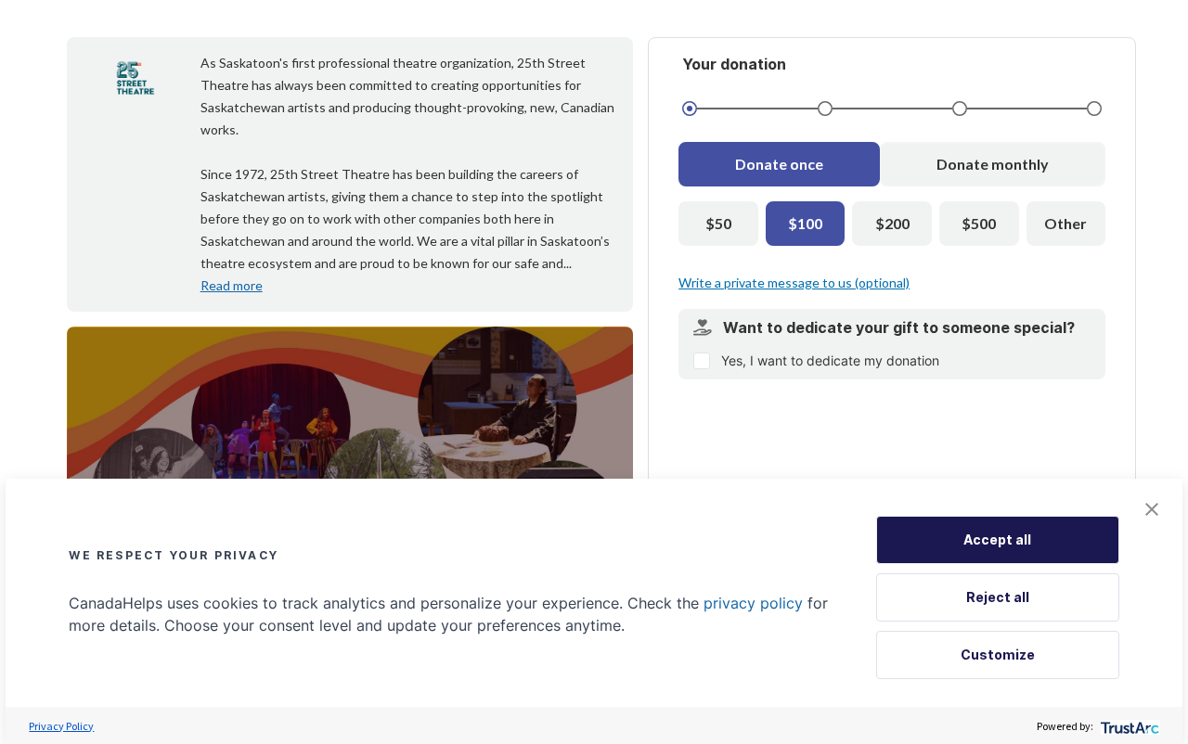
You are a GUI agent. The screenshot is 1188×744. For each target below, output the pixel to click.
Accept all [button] (997, 539)
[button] (1151, 509)
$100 (805, 223)
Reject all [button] (997, 597)
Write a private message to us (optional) (794, 282)
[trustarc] (1128, 726)
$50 (718, 223)
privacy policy (753, 603)
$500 (979, 223)
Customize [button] (998, 654)
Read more (231, 285)
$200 (892, 223)
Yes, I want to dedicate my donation (830, 360)
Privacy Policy (61, 726)
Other (1065, 223)
